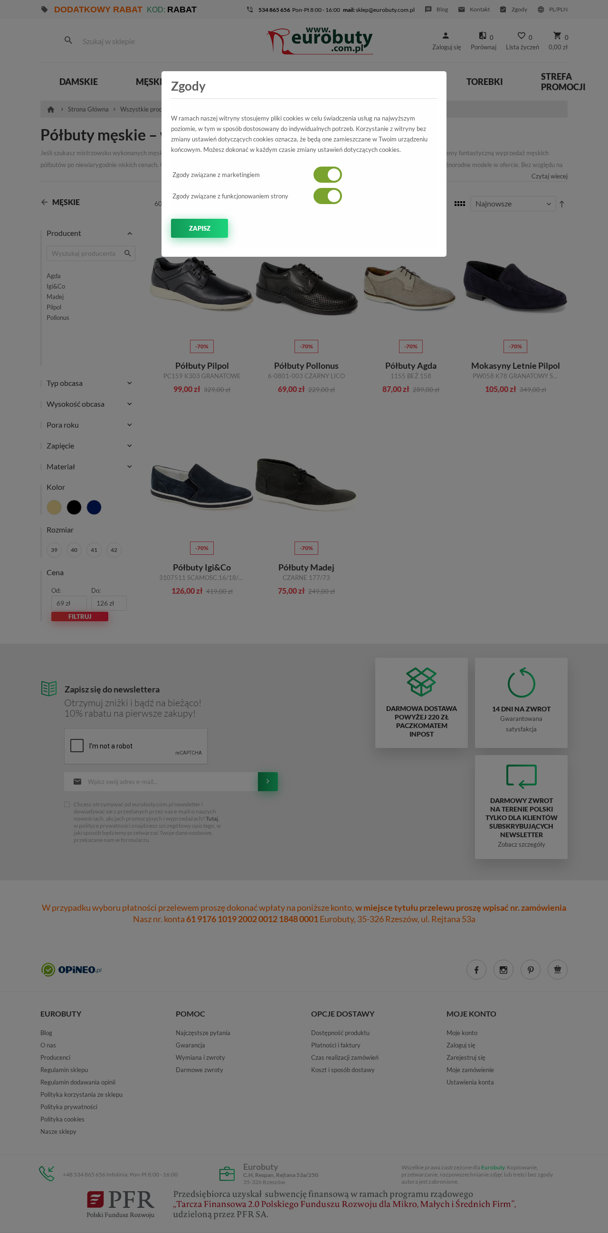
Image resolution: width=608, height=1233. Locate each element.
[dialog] (304, 616)
